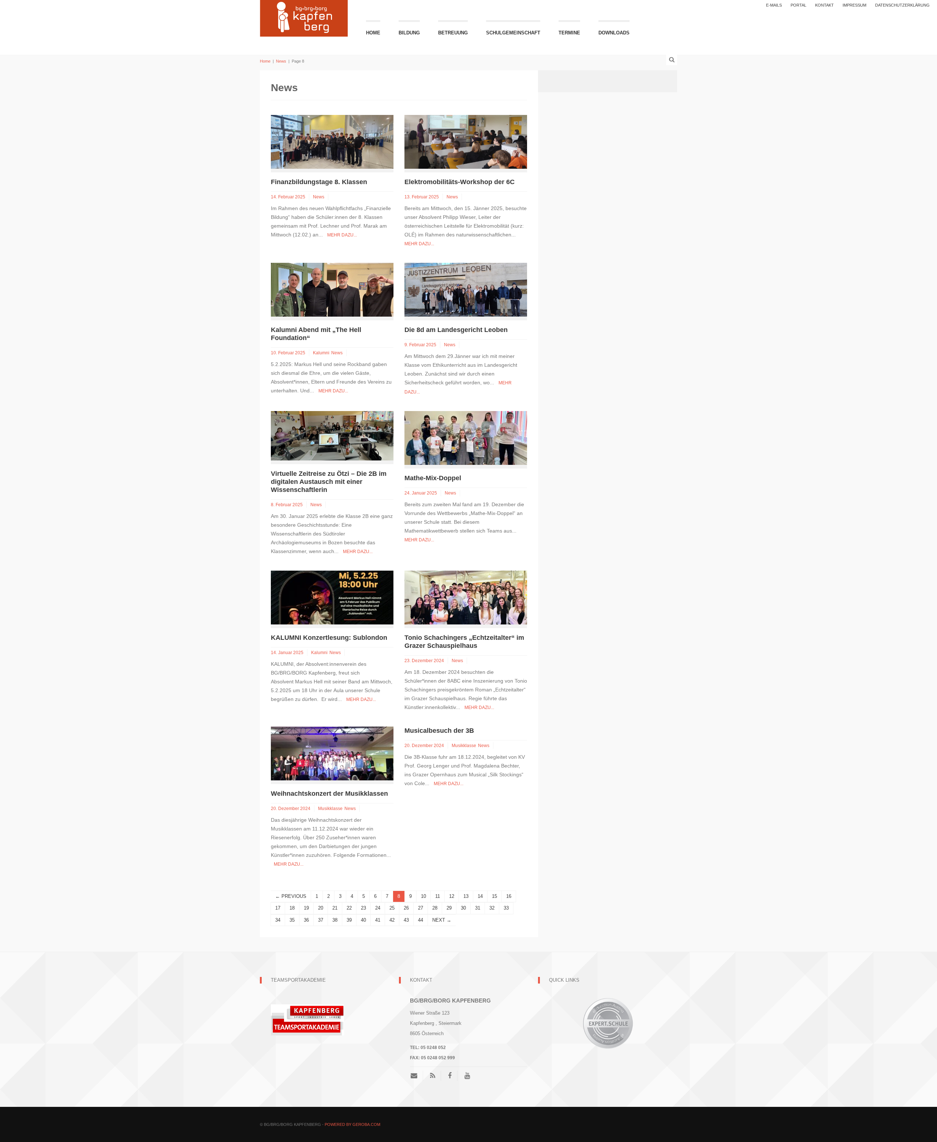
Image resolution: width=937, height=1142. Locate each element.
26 (406, 908)
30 (463, 908)
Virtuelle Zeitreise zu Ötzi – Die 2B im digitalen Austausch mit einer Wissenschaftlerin (329, 481)
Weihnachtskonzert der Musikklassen (329, 793)
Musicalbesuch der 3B (439, 730)
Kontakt (824, 5)
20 (320, 908)
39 (349, 920)
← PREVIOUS (290, 896)
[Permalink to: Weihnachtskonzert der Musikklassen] (332, 753)
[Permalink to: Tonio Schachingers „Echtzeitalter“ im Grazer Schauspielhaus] (465, 597)
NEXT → (441, 920)
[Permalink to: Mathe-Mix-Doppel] (465, 437)
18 (292, 908)
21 (334, 908)
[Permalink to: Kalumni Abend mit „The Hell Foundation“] (332, 289)
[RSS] (433, 1076)
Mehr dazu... (342, 235)
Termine (569, 33)
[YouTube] (467, 1076)
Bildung (409, 33)
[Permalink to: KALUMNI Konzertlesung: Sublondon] (332, 597)
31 (477, 908)
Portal (798, 5)
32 (491, 908)
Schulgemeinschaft (513, 33)
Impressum (854, 5)
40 (363, 920)
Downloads (614, 33)
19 (306, 908)
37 (320, 920)
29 (449, 908)
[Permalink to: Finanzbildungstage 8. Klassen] (332, 141)
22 (349, 908)
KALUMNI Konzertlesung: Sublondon (329, 637)
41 (377, 920)
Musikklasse (330, 808)
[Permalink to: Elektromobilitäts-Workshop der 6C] (465, 141)
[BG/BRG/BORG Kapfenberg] (304, 17)
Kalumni (321, 352)
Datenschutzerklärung (902, 5)
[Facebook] (450, 1076)
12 (451, 896)
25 (392, 908)
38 (334, 920)
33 (506, 908)
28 (434, 908)
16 (508, 896)
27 (420, 908)
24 (377, 908)
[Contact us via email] (417, 1076)
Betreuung (453, 33)
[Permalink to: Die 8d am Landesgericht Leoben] (465, 289)
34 (277, 920)
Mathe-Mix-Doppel (432, 478)
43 (406, 920)
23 (363, 908)
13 (465, 896)
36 (306, 920)
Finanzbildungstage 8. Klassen (319, 182)
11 (437, 896)
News (281, 61)
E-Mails (774, 5)
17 (277, 908)
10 (423, 896)
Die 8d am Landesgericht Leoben (456, 329)
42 (392, 920)
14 (480, 896)
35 (292, 920)
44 (420, 920)
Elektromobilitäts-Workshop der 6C (459, 182)
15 (494, 896)
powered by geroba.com (352, 1124)
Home (373, 33)
